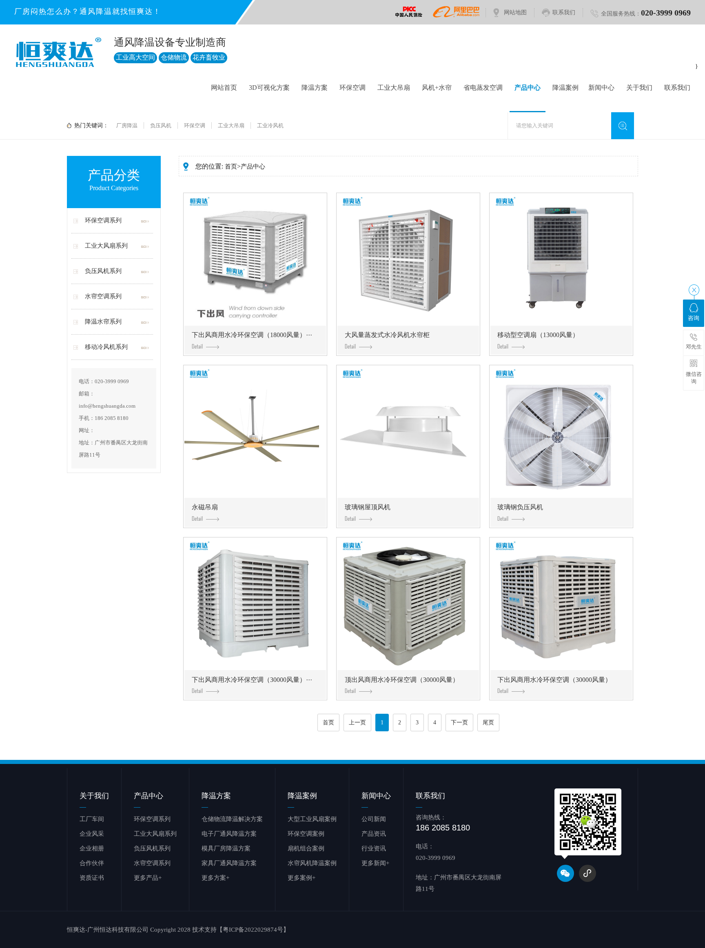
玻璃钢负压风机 (520, 507)
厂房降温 (126, 125)
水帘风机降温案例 (312, 863)
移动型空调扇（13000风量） (538, 334)
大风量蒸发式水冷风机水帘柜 (387, 334)
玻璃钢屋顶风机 (367, 507)
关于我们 (639, 87)
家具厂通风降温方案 (229, 863)
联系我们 (563, 12)
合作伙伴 (92, 863)
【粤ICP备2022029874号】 (253, 929)
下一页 (459, 722)
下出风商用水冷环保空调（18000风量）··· (252, 334)
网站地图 (515, 12)
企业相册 (92, 848)
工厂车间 (92, 819)
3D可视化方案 (269, 87)
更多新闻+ (375, 863)
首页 (231, 166)
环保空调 (352, 87)
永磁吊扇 (205, 507)
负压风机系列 (103, 271)
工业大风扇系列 (106, 245)
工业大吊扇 (393, 87)
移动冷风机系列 (106, 347)
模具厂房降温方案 (226, 848)
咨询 (693, 318)
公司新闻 (373, 819)
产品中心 (527, 87)
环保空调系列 (103, 220)
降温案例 (565, 87)
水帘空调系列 (103, 296)
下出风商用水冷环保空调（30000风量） (554, 679)
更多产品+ (148, 878)
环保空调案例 (306, 833)
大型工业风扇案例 (312, 819)
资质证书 (92, 878)
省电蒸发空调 (483, 87)
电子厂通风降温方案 (229, 833)
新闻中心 (601, 87)
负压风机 (160, 125)
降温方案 (315, 87)
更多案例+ (301, 878)
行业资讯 (373, 848)
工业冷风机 (270, 125)
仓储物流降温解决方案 (232, 819)
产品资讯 (373, 833)
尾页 (488, 722)
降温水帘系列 (103, 321)
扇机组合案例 (306, 848)
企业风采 (92, 833)
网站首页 (224, 87)
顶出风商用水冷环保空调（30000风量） (402, 679)
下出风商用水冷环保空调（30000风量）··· (252, 679)
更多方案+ (215, 878)
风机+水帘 (437, 87)
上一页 (357, 722)
